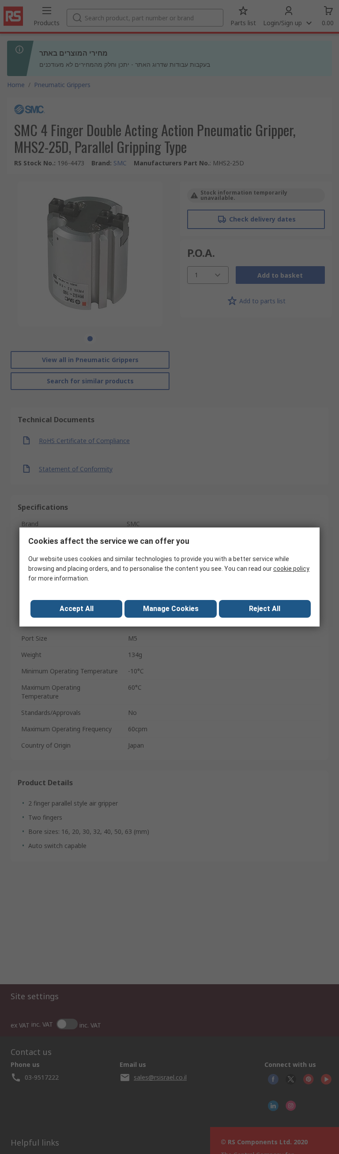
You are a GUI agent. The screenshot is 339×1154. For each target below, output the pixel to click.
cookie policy (291, 568)
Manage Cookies (171, 608)
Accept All (77, 608)
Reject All (264, 608)
